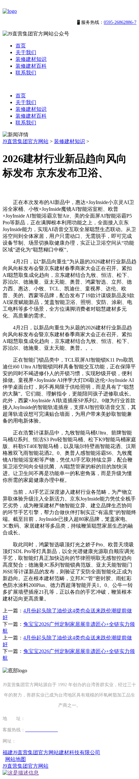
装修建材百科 (31, 66)
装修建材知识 (31, 59)
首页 (21, 45)
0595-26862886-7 (120, 22)
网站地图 (15, 759)
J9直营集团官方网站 (25, 141)
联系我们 (26, 72)
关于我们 (26, 52)
